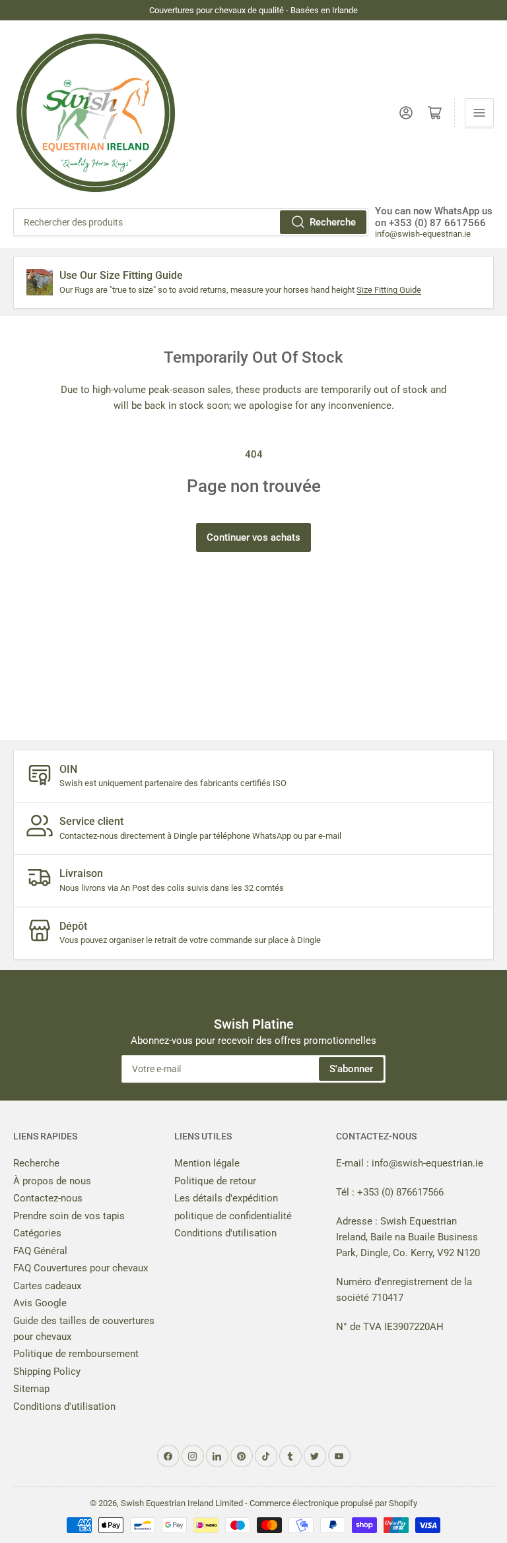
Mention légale (207, 1163)
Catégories (37, 1233)
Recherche (333, 222)
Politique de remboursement (76, 1354)
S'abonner (351, 1069)
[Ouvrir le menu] (479, 112)
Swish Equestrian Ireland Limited (182, 1503)
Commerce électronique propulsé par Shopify (333, 1503)
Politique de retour (215, 1181)
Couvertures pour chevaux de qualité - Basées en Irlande (253, 10)
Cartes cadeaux (47, 1286)
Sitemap (31, 1389)
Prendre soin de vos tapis (69, 1216)
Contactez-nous (48, 1198)
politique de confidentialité (233, 1216)
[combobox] (190, 222)
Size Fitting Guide (388, 290)
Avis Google (40, 1303)
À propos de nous (52, 1181)
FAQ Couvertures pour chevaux (80, 1268)
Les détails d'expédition (226, 1198)
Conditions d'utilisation (64, 1406)
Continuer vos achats (253, 537)
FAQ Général (40, 1251)
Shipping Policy (47, 1371)
